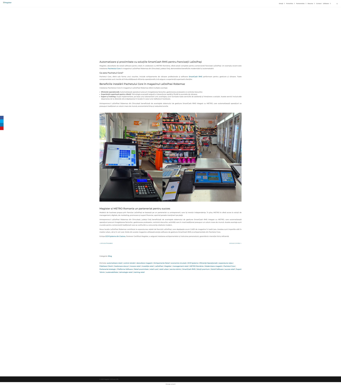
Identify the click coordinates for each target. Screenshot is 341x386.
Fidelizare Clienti (106, 266)
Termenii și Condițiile (187, 371)
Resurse (310, 3)
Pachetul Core (229, 266)
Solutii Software (217, 269)
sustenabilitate (112, 272)
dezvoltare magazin (144, 263)
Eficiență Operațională (208, 263)
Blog (110, 256)
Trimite (199, 362)
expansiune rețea (226, 263)
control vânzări (129, 263)
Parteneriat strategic (107, 269)
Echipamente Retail (162, 263)
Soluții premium (203, 269)
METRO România (196, 266)
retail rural (154, 269)
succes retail (230, 269)
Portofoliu (289, 3)
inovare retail (135, 266)
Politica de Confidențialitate (174, 371)
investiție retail (148, 266)
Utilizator (326, 3)
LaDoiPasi (159, 266)
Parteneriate (300, 3)
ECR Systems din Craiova (115, 236)
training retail (139, 272)
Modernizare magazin (213, 266)
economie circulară (178, 263)
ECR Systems (193, 263)
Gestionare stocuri (121, 266)
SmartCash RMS (195, 77)
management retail (180, 266)
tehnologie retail (125, 272)
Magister (167, 266)
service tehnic (175, 269)
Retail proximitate (141, 269)
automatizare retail (114, 263)
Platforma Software (125, 269)
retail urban (164, 269)
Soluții (281, 3)
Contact (319, 3)
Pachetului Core (114, 69)
